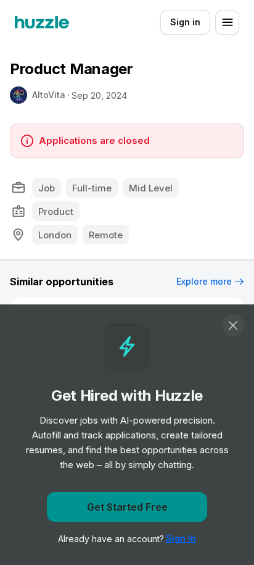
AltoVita (48, 95)
